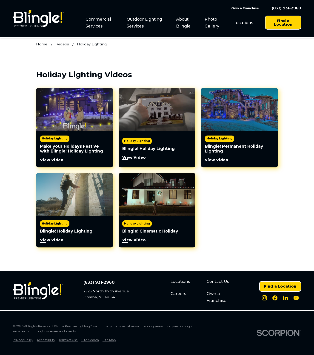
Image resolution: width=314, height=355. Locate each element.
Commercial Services (98, 22)
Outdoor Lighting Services (144, 22)
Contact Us (218, 281)
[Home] (38, 18)
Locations (243, 22)
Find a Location (283, 23)
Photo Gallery (212, 22)
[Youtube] (296, 297)
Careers (178, 293)
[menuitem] (103, 22)
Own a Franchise (245, 8)
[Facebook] (274, 297)
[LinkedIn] (285, 297)
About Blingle (183, 22)
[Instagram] (264, 297)
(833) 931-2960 (286, 8)
